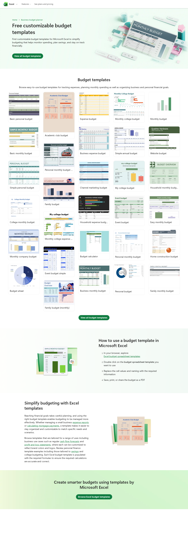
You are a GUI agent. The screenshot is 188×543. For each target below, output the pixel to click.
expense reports (81, 422)
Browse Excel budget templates (94, 496)
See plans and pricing (43, 4)
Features (25, 4)
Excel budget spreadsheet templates (122, 356)
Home (14, 20)
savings (75, 451)
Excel (11, 4)
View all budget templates (27, 56)
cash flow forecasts (69, 441)
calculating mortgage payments (43, 425)
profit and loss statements (37, 444)
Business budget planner (32, 20)
